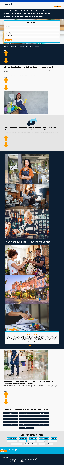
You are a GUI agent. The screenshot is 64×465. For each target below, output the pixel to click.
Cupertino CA (26, 413)
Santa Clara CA (41, 413)
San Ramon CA (41, 424)
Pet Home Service (12, 441)
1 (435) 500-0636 (13, 460)
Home (5, 10)
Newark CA (26, 416)
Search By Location (36, 458)
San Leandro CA (26, 424)
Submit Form (8, 40)
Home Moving (41, 441)
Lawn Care (32, 441)
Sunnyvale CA (10, 413)
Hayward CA (26, 421)
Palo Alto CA (10, 416)
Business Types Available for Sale (13, 10)
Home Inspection (52, 441)
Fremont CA (42, 416)
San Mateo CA (41, 421)
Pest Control (23, 441)
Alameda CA (26, 427)
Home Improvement (16, 443)
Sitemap (34, 459)
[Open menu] (60, 7)
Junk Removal (23, 438)
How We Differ (23, 458)
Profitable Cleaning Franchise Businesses (27, 10)
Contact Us (3, 451)
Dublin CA (10, 424)
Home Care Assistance (30, 443)
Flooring (50, 443)
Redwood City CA (10, 421)
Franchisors (22, 460)
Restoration (33, 438)
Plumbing (54, 438)
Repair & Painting (44, 438)
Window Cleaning (12, 438)
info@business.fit (13, 461)
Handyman (42, 443)
